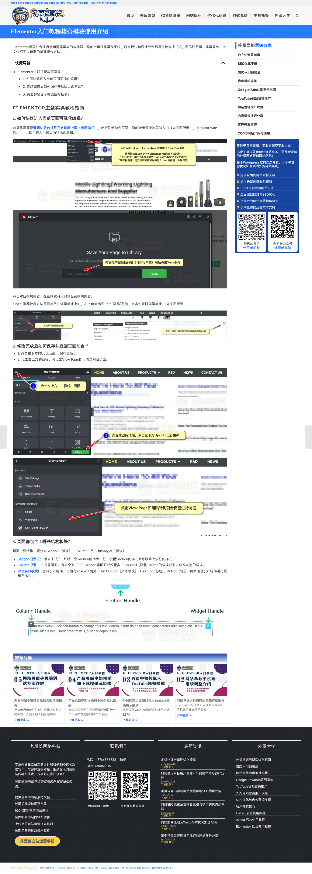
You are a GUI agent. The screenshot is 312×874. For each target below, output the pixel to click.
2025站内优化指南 (131, 868)
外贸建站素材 (47, 868)
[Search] (297, 15)
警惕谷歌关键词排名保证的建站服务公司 (189, 835)
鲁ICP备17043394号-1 (164, 868)
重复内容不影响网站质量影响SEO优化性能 (191, 791)
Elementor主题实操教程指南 (39, 71)
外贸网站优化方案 (110, 868)
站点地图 (146, 868)
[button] (223, 63)
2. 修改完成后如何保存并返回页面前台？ (53, 86)
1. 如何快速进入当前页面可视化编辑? (51, 78)
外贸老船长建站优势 (87, 868)
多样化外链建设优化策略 (178, 760)
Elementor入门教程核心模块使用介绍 (59, 31)
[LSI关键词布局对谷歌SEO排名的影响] (3, 437)
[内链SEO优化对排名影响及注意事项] (308, 437)
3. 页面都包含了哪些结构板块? (46, 94)
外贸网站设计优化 (65, 868)
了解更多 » (21, 720)
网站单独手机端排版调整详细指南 (201, 700)
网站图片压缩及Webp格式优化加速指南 (189, 822)
